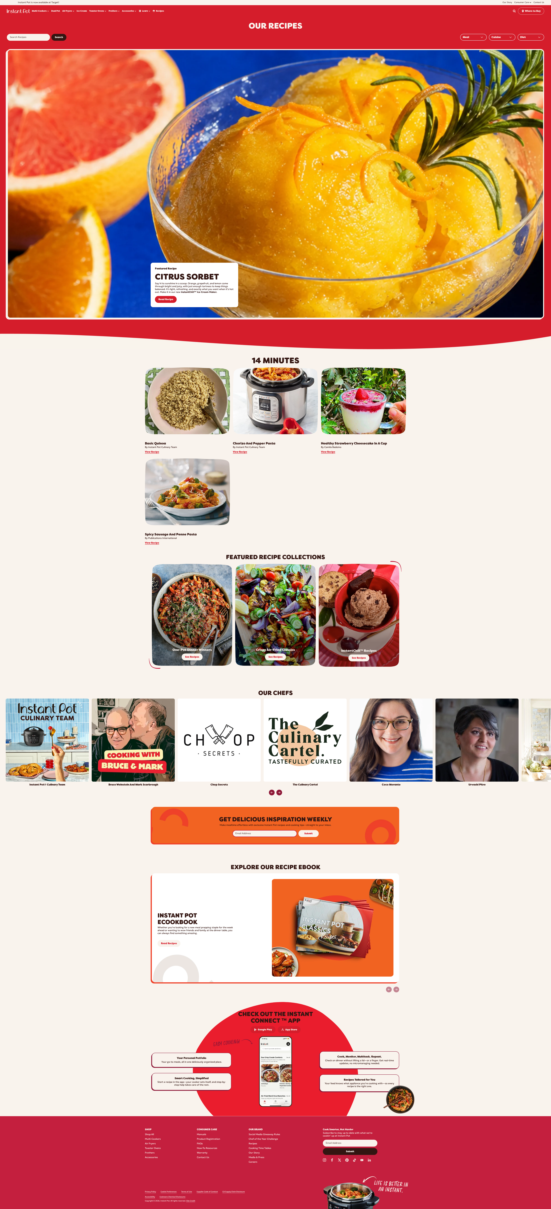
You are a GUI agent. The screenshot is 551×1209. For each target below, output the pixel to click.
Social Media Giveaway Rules (264, 1134)
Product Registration (208, 1139)
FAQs (200, 1144)
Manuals (201, 1134)
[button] (514, 11)
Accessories (151, 1157)
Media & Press (256, 1157)
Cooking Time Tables (260, 1148)
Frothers (150, 1153)
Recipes (253, 1144)
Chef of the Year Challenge (263, 1139)
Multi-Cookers (153, 1139)
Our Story (254, 1153)
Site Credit (190, 1201)
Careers (253, 1162)
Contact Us (203, 1157)
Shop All (149, 1134)
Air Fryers (150, 1144)
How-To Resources (207, 1148)
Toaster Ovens (153, 1148)
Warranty (202, 1153)
